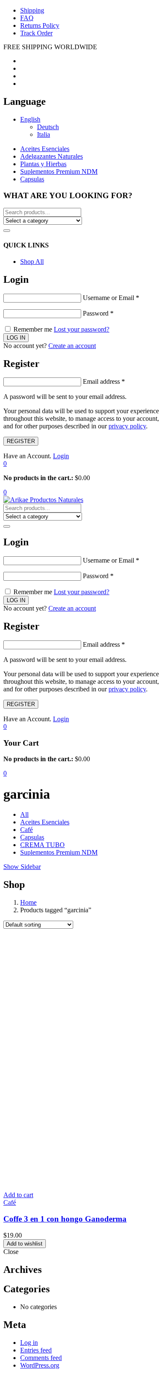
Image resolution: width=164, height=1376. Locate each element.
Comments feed (41, 1357)
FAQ (27, 17)
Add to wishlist (24, 1244)
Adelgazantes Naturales (51, 156)
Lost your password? (81, 329)
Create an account (72, 345)
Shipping (32, 10)
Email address (104, 381)
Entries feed (36, 1350)
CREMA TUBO (42, 844)
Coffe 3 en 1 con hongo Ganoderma (65, 1218)
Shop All (32, 261)
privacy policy (127, 426)
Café (26, 829)
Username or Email (111, 297)
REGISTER (21, 441)
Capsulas (32, 179)
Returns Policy (39, 25)
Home (28, 902)
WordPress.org (39, 1365)
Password (98, 313)
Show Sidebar (22, 866)
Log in (29, 1342)
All (24, 814)
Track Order (36, 33)
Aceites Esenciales (44, 148)
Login (61, 456)
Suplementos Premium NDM (59, 171)
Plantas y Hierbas (43, 163)
